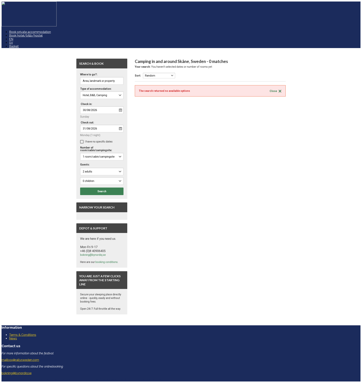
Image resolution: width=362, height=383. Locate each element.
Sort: (138, 75)
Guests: (85, 164)
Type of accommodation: (96, 88)
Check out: (87, 122)
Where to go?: (88, 74)
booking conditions (106, 262)
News (13, 338)
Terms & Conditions (22, 335)
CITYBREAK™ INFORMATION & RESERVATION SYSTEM (122, 379)
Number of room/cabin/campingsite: (96, 149)
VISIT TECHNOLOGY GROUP (25, 379)
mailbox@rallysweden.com (20, 360)
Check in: (86, 104)
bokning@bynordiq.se (93, 254)
